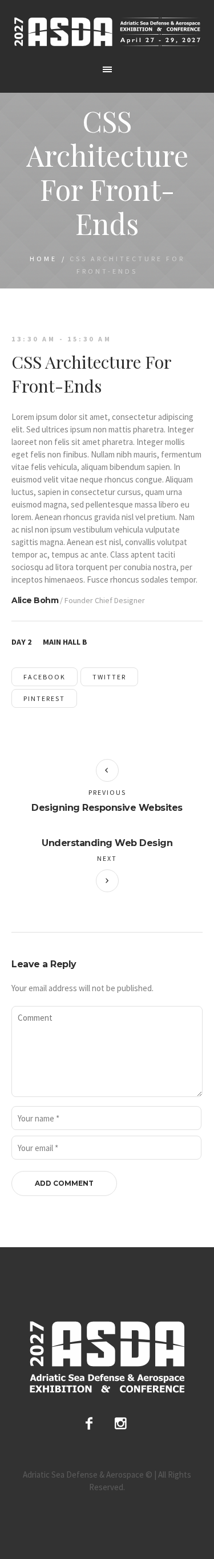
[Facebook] (89, 1424)
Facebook (44, 677)
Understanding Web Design (107, 843)
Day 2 (21, 642)
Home (43, 258)
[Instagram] (121, 1424)
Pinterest (44, 698)
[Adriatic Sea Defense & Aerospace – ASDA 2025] (107, 31)
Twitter (109, 677)
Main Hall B (65, 642)
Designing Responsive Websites (107, 807)
